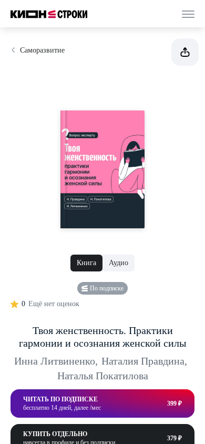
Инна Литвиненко (56, 361)
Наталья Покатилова (102, 375)
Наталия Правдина (144, 361)
